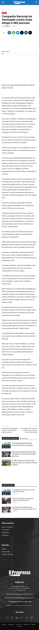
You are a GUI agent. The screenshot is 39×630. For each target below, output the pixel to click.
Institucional (5, 532)
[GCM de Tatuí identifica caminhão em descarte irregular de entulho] (6, 501)
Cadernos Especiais (7, 554)
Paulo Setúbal (6, 551)
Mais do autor (24, 438)
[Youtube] (32, 618)
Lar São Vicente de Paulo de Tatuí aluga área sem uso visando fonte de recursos (24, 463)
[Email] (30, 32)
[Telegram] (18, 32)
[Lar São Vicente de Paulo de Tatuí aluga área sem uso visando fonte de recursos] (6, 463)
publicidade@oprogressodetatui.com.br (23, 598)
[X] (22, 32)
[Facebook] (9, 32)
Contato (4, 624)
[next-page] (6, 469)
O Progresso (7, 26)
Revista (4, 549)
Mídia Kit (33, 624)
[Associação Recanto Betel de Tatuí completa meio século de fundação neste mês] (6, 454)
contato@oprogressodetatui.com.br (22, 605)
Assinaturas (11, 624)
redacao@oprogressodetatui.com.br (22, 594)
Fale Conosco (6, 530)
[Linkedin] (26, 32)
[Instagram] (12, 618)
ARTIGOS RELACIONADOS (10, 438)
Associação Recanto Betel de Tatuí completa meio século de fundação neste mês (24, 454)
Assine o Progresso (7, 527)
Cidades (8, 10)
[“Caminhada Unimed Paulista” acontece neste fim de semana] (6, 445)
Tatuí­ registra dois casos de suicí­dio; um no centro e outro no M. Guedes (29, 430)
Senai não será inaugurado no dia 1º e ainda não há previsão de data (10, 430)
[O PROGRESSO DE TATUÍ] (19, 2)
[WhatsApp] (13, 32)
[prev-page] (3, 469)
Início (3, 10)
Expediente (5, 535)
